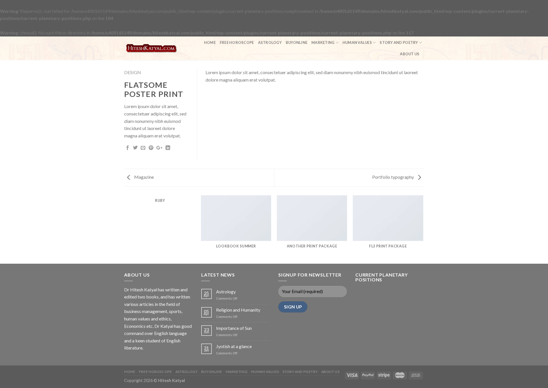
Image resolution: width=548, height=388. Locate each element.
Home (210, 42)
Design (132, 72)
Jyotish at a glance (234, 346)
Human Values (357, 42)
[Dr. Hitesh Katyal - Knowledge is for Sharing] (151, 48)
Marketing (323, 42)
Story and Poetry (399, 42)
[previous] (125, 229)
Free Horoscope (237, 42)
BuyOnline (296, 42)
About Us (409, 54)
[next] (423, 229)
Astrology (270, 42)
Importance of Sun (234, 328)
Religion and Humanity (238, 309)
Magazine (143, 177)
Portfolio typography (393, 177)
